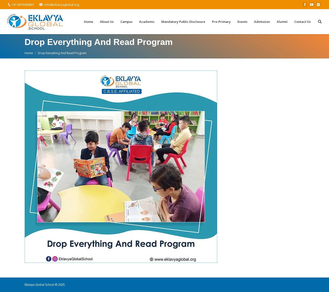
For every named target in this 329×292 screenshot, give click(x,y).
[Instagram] (318, 4)
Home (29, 53)
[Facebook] (305, 4)
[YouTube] (312, 4)
